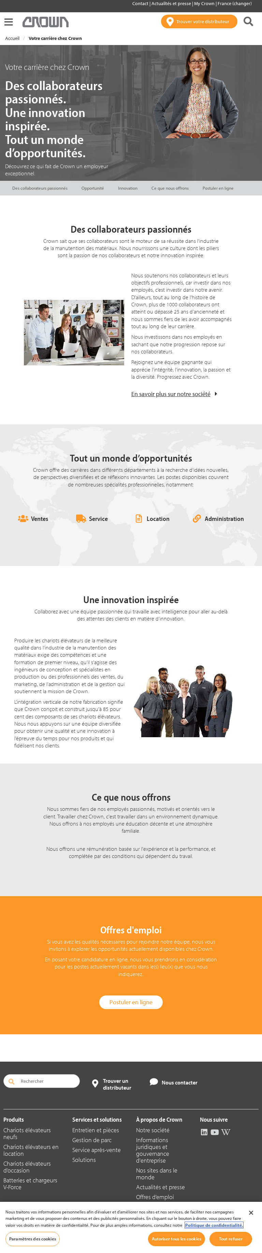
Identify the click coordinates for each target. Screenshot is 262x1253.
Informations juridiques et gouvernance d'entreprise (152, 1150)
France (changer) (235, 3)
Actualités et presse (171, 3)
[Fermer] (251, 1212)
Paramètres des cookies (32, 1238)
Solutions (84, 1160)
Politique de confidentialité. (214, 1225)
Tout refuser (231, 1238)
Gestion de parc (92, 1140)
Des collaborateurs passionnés (40, 188)
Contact (140, 3)
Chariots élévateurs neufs (27, 1133)
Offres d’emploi (155, 1197)
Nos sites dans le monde (156, 1173)
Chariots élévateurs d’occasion (27, 1167)
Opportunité (93, 188)
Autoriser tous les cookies (176, 1238)
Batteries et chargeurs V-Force (30, 1183)
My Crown (205, 3)
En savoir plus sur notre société (170, 394)
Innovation (127, 188)
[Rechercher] (248, 21)
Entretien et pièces (95, 1130)
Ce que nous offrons (170, 188)
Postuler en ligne (218, 188)
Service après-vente (96, 1150)
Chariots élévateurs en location (31, 1150)
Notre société (153, 1130)
